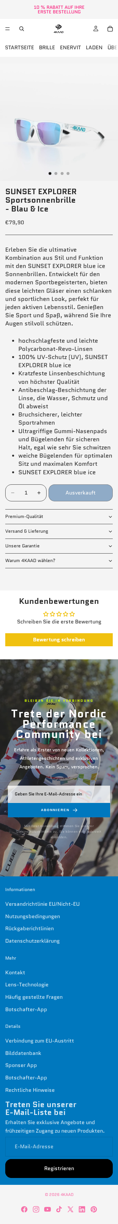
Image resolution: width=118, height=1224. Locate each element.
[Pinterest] (94, 1209)
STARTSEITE (19, 47)
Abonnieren (55, 810)
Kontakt (15, 972)
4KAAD (67, 1194)
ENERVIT (70, 47)
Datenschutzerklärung (32, 941)
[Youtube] (47, 1209)
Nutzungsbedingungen (32, 916)
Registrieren (59, 1168)
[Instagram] (36, 1209)
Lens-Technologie (27, 984)
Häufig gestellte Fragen (34, 997)
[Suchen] (21, 29)
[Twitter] (70, 1209)
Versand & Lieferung (26, 531)
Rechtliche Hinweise (30, 1090)
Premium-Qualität (24, 516)
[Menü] (7, 28)
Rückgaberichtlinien (29, 928)
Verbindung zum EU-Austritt (39, 1040)
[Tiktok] (59, 1209)
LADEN (94, 47)
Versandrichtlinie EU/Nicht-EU (42, 904)
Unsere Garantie (22, 545)
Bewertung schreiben (59, 639)
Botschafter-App (26, 1009)
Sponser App (21, 1065)
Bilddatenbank (23, 1053)
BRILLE (47, 47)
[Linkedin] (82, 1209)
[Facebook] (24, 1209)
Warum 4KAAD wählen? (30, 560)
